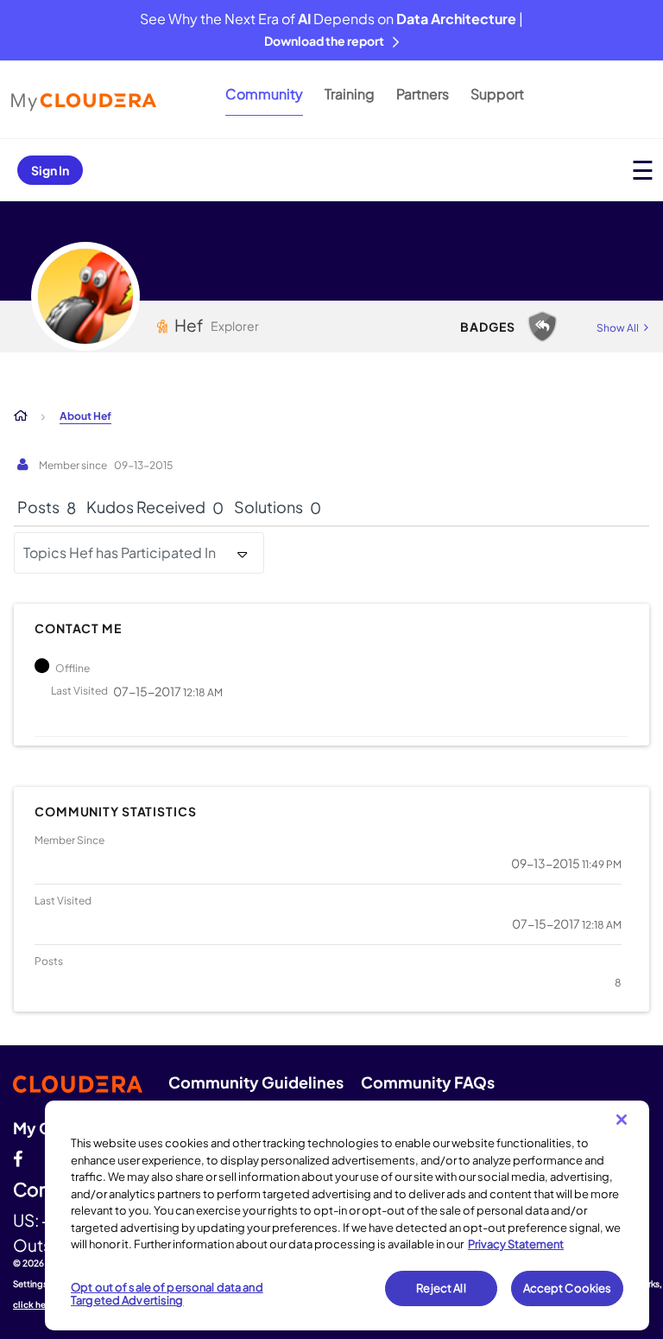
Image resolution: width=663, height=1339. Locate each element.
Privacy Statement (516, 1244)
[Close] (622, 1120)
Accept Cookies (567, 1288)
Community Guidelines (256, 1082)
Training (350, 94)
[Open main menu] (642, 170)
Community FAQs (428, 1082)
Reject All (440, 1288)
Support (497, 94)
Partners (422, 94)
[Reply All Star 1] (542, 326)
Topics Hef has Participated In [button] (119, 552)
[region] (347, 1215)
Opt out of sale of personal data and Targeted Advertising (167, 1294)
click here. (35, 1304)
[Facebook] (17, 1157)
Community (264, 94)
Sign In (50, 170)
